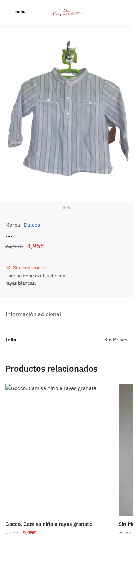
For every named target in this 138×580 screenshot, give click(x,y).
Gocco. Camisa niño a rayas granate (48, 524)
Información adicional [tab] (33, 314)
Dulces (32, 224)
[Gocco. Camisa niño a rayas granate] (56, 450)
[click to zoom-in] (66, 113)
